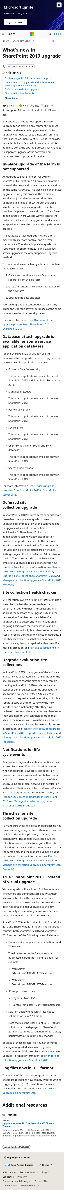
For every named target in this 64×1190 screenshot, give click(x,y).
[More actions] (59, 40)
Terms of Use (41, 1181)
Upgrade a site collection (40, 733)
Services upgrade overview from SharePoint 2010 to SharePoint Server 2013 (29, 490)
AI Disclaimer (9, 1172)
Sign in (58, 33)
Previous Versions (29, 1172)
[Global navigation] (3, 34)
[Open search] (50, 34)
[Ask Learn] (53, 40)
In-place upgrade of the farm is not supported (29, 78)
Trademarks (8, 1185)
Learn (6, 40)
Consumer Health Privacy (15, 1181)
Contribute (8, 1176)
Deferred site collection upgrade (22, 89)
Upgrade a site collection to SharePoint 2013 (28, 576)
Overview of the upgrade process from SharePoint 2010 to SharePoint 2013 (27, 324)
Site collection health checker (20, 93)
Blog (44, 1172)
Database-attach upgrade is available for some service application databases (29, 84)
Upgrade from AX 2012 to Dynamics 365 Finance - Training (28, 1124)
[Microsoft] (32, 34)
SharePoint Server (22, 40)
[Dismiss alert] (59, 4)
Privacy (21, 1176)
